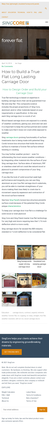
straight (36, 316)
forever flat (12, 316)
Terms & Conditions (33, 395)
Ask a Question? (32, 398)
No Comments (7, 66)
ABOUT (4, 12)
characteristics (14, 206)
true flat (43, 316)
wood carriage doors (32, 319)
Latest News (31, 392)
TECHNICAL (21, 12)
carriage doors (12, 137)
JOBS (40, 12)
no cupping (22, 316)
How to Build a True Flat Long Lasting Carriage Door (21, 76)
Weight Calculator (8, 392)
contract (27, 313)
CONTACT (5, 17)
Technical (5, 398)
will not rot (19, 319)
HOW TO (29, 12)
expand (34, 313)
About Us (5, 401)
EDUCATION (12, 12)
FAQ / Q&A (6, 395)
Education (5, 313)
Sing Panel (13, 200)
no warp (30, 316)
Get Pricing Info (11, 352)
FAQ (35, 12)
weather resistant (8, 319)
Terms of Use (31, 401)
